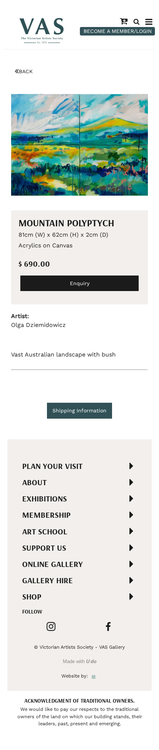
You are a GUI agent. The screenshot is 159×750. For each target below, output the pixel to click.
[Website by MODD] (93, 676)
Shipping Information (79, 410)
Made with (80, 661)
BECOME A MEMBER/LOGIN (118, 31)
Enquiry (79, 283)
